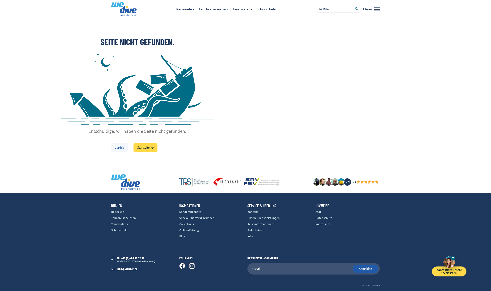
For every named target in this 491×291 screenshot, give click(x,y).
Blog (182, 236)
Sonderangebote (190, 211)
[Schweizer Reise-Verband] (261, 182)
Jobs (250, 236)
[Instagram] (192, 267)
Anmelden (365, 269)
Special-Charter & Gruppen (196, 218)
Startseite (143, 147)
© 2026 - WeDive (371, 285)
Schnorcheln (266, 9)
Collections (186, 224)
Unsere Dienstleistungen (263, 218)
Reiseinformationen (260, 224)
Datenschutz (324, 218)
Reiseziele (117, 211)
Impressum (323, 224)
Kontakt (252, 211)
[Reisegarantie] (227, 182)
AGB (318, 211)
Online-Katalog (189, 230)
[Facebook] (182, 267)
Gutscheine (254, 230)
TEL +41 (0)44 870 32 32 (130, 258)
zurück (119, 147)
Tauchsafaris (242, 9)
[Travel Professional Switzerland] (194, 182)
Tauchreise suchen (213, 9)
